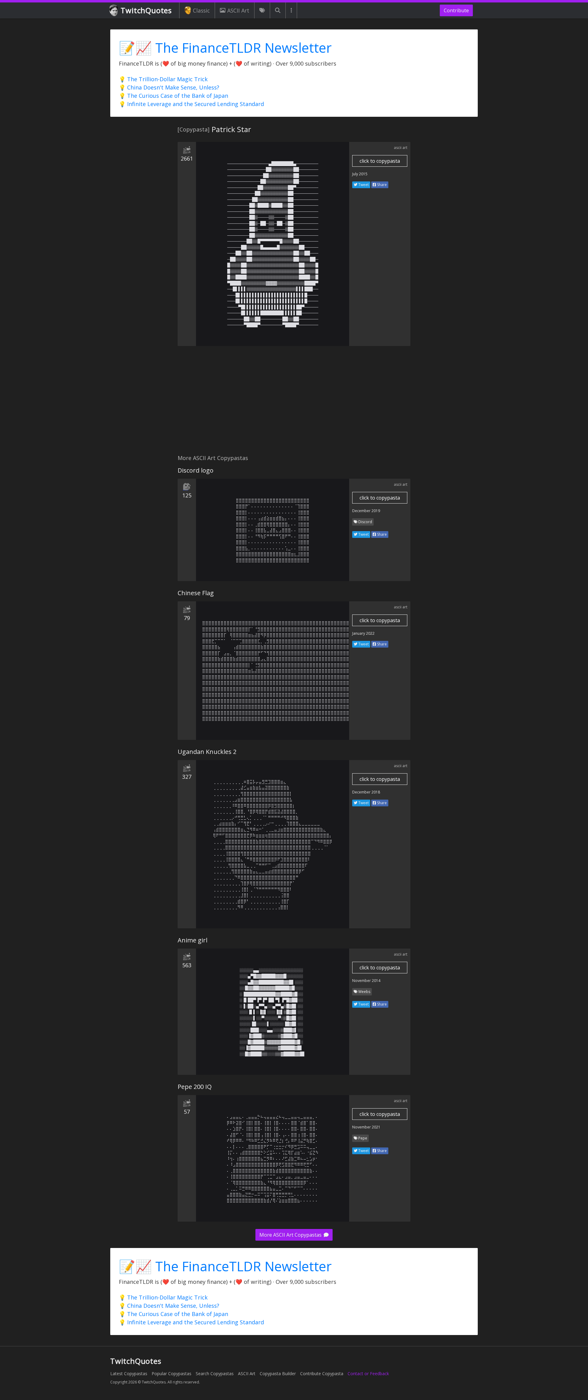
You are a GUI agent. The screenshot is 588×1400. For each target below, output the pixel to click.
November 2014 (366, 980)
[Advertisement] (294, 404)
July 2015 (360, 174)
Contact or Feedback (368, 1373)
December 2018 (366, 792)
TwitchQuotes (146, 10)
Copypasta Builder (278, 1373)
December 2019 (366, 510)
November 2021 (366, 1127)
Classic (201, 10)
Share (381, 184)
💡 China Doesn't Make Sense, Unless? (169, 87)
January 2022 (363, 633)
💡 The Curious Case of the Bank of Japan (173, 95)
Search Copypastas (215, 1373)
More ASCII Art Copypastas (291, 1234)
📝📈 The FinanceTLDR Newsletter (225, 48)
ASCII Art (238, 10)
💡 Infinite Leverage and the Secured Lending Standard (191, 104)
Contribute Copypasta (321, 1373)
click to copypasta (380, 161)
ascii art (400, 147)
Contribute (456, 10)
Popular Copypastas (171, 1373)
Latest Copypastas (128, 1373)
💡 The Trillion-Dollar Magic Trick (163, 79)
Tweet (363, 184)
